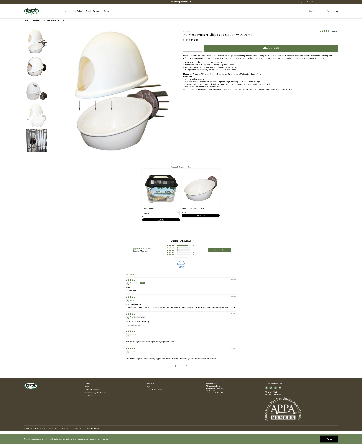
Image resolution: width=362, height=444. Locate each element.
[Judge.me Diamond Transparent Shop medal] (181, 264)
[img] (130, 280)
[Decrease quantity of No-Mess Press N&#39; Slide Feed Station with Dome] (185, 48)
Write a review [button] (219, 250)
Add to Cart (161, 220)
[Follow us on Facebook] (266, 387)
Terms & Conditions (92, 428)
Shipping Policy (77, 428)
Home (26, 21)
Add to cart (271, 48)
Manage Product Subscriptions (306, 2)
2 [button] (178, 366)
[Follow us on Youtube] (279, 387)
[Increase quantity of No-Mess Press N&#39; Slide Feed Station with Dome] (200, 48)
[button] (324, 31)
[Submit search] (328, 11)
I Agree (329, 439)
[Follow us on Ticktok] (275, 387)
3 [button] (181, 366)
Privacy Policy (53, 428)
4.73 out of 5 (147, 249)
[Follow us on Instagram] (270, 387)
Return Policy (65, 428)
